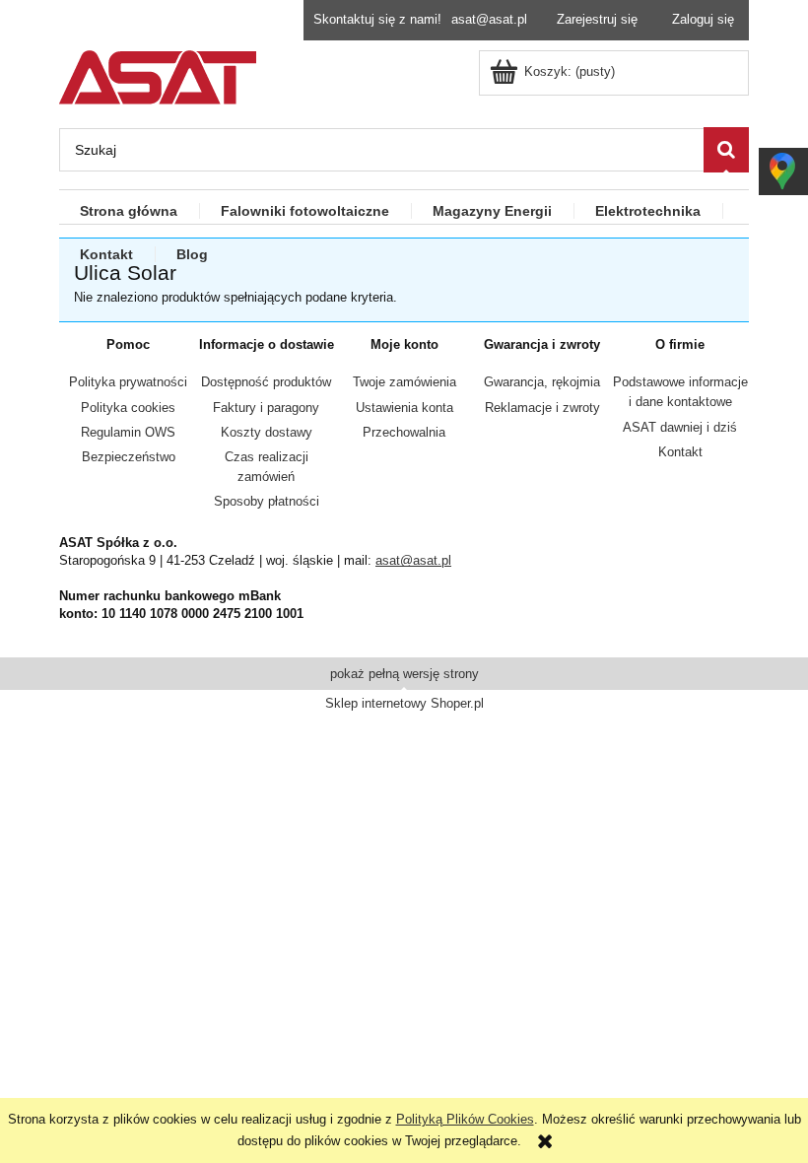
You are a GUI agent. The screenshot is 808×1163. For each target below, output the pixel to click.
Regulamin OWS (128, 432)
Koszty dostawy (266, 432)
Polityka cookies (128, 407)
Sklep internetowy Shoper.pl (404, 703)
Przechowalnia (404, 432)
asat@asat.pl (489, 19)
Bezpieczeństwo (128, 456)
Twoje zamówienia (404, 382)
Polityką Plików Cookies (465, 1119)
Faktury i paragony (266, 407)
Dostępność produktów (266, 382)
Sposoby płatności (266, 501)
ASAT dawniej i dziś (680, 427)
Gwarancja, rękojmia (542, 382)
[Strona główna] (157, 75)
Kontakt (680, 452)
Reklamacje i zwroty (542, 407)
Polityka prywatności (128, 382)
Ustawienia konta (404, 407)
